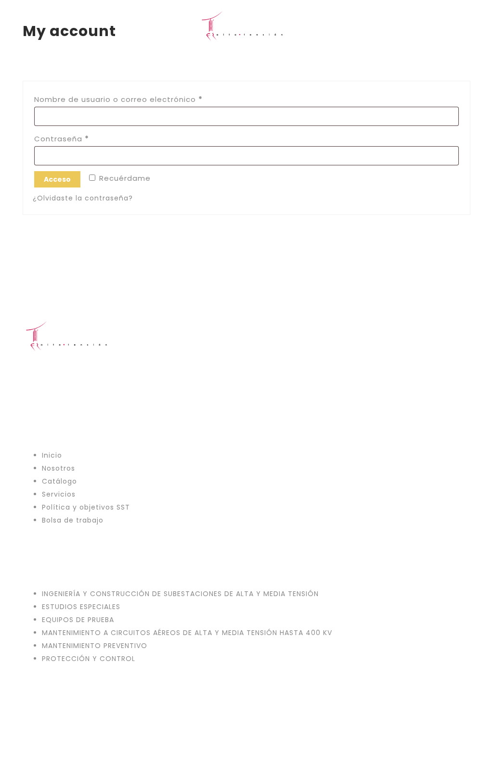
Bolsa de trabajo (73, 520)
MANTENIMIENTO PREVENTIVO (94, 645)
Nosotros (58, 468)
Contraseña (84, 138)
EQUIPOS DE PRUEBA (78, 619)
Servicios (59, 494)
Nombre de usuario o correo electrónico (140, 99)
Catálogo (59, 481)
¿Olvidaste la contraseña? (83, 198)
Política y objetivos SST (86, 507)
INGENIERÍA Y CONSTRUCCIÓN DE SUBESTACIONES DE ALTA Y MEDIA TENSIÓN (180, 594)
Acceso (57, 179)
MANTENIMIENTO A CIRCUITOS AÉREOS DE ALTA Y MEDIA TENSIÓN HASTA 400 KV (187, 632)
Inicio (52, 455)
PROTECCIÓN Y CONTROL (88, 658)
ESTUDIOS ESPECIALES (81, 607)
